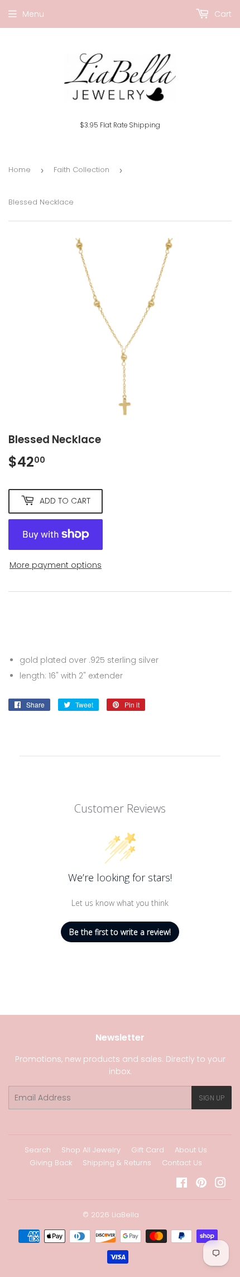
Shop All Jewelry (91, 1150)
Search (38, 1150)
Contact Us (182, 1162)
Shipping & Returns (117, 1162)
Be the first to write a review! (120, 932)
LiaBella (125, 1214)
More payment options (55, 565)
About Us (191, 1150)
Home (19, 169)
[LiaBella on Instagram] (220, 1184)
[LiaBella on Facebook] (182, 1184)
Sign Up (211, 1098)
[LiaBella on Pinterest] (201, 1184)
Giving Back (51, 1162)
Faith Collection (81, 169)
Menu (33, 14)
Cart (222, 14)
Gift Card (147, 1150)
